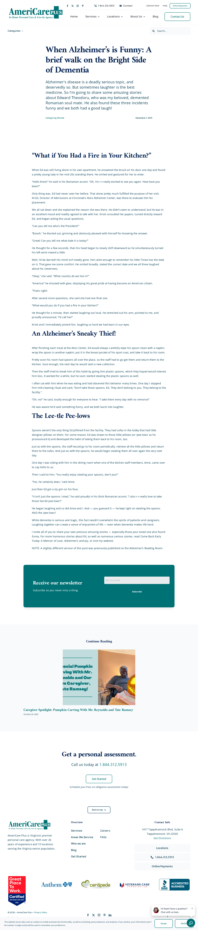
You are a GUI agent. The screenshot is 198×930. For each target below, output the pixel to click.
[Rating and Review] (20, 891)
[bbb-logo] (174, 880)
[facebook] (67, 6)
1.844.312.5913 (113, 764)
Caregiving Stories (55, 117)
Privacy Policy (40, 912)
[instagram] (78, 6)
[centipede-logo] (95, 881)
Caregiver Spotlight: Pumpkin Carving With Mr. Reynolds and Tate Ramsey (78, 710)
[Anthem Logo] (56, 881)
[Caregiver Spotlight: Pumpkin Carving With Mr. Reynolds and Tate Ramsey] (99, 677)
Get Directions (162, 838)
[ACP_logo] (36, 6)
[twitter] (72, 6)
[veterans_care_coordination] (135, 883)
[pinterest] (83, 6)
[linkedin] (110, 915)
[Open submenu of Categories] (21, 31)
